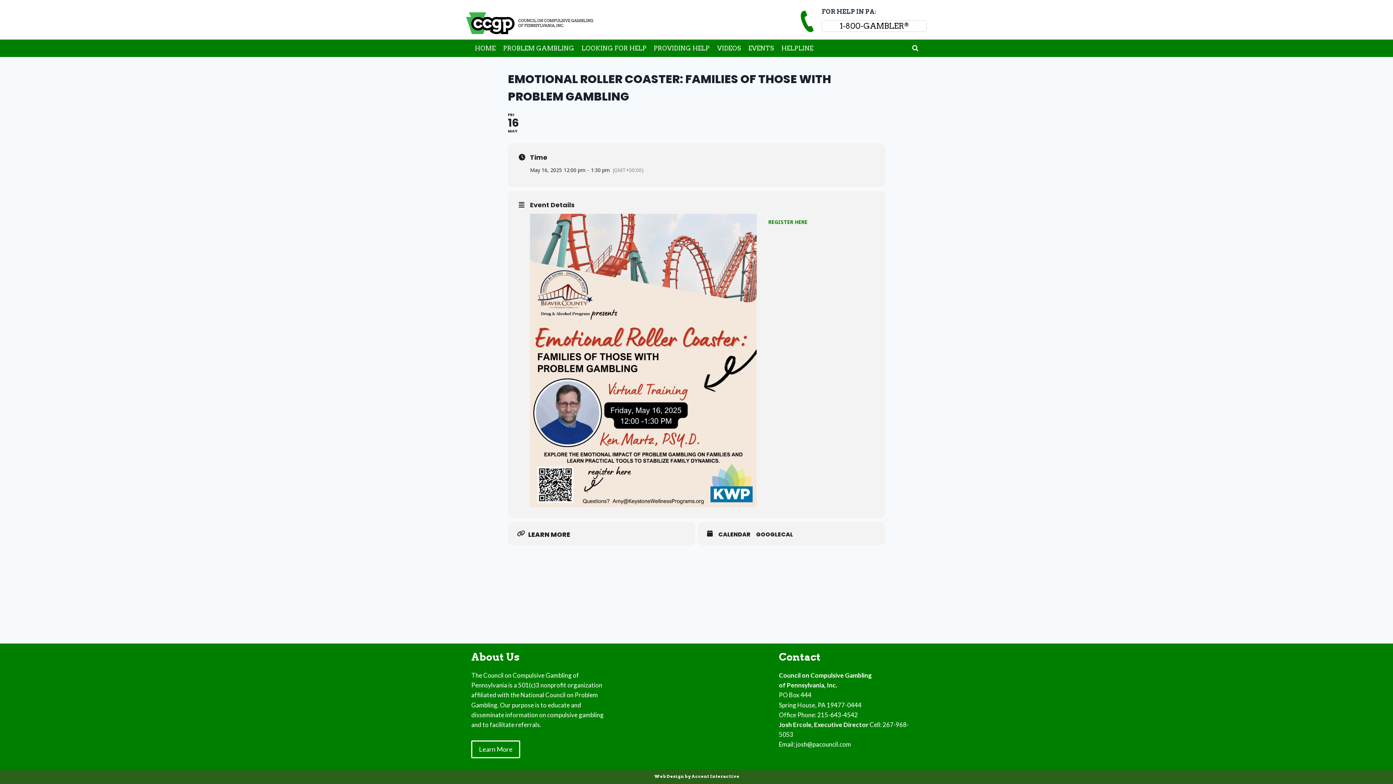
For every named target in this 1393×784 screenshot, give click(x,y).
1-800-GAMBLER (874, 25)
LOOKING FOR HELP (614, 48)
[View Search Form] (915, 48)
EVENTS (761, 48)
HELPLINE (797, 48)
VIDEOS (729, 48)
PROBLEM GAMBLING (538, 48)
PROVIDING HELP (682, 48)
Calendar (734, 534)
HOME (485, 48)
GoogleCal (774, 534)
